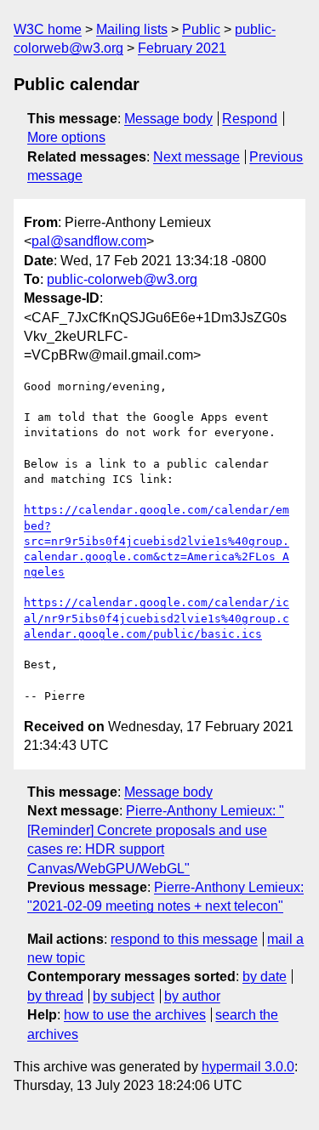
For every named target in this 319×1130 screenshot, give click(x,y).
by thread (55, 996)
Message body (168, 118)
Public (201, 29)
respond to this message (184, 939)
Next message (196, 157)
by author (192, 996)
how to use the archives (135, 1015)
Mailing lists (132, 29)
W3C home (48, 29)
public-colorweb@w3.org (122, 279)
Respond (249, 118)
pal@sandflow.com (88, 241)
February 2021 (182, 48)
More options (66, 137)
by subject (123, 996)
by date (264, 976)
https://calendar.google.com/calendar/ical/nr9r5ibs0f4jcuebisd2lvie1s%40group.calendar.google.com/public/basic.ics (156, 617)
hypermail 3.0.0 (248, 1066)
